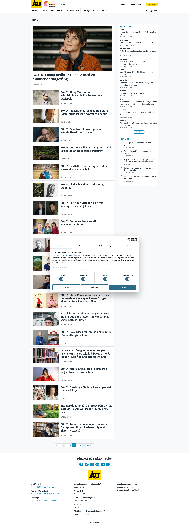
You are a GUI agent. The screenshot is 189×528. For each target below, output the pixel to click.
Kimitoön (123, 59)
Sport (52, 11)
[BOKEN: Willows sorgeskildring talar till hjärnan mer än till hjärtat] (45, 263)
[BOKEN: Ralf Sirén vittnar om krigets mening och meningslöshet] (45, 208)
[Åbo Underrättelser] (94, 475)
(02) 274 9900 (37, 487)
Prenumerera (152, 4)
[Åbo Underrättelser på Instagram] (92, 464)
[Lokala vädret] (62, 4)
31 (88, 445)
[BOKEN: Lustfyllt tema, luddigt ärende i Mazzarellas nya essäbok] (45, 171)
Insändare (124, 40)
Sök (97, 11)
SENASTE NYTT (126, 26)
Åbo (121, 99)
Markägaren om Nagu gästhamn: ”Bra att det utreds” (140, 178)
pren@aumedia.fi (50, 487)
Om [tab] (127, 246)
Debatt (69, 11)
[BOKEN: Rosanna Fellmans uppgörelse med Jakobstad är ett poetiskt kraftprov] (45, 153)
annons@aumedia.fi (51, 494)
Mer (103, 11)
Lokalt (34, 11)
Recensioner (125, 49)
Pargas (123, 91)
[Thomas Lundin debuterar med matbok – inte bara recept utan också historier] (45, 282)
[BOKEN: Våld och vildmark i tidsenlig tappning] (45, 190)
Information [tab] (83, 246)
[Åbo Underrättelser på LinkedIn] (103, 464)
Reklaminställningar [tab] (106, 246)
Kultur (59, 11)
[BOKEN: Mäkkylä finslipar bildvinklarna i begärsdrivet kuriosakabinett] (45, 374)
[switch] (83, 279)
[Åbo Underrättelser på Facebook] (81, 464)
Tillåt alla (123, 287)
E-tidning (85, 11)
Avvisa (66, 287)
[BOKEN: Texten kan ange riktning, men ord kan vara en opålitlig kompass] (45, 245)
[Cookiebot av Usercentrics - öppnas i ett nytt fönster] (128, 239)
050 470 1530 (37, 500)
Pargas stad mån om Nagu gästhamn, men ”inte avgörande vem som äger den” (140, 162)
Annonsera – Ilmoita (128, 4)
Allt (77, 11)
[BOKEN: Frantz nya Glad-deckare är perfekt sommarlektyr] (45, 392)
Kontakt (141, 4)
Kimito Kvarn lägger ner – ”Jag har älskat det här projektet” (140, 170)
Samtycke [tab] (61, 246)
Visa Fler (138, 132)
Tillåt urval (94, 287)
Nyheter (123, 110)
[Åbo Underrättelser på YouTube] (97, 464)
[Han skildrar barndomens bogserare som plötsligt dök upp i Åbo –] (45, 319)
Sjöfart (44, 11)
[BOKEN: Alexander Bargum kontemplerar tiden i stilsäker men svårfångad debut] (45, 116)
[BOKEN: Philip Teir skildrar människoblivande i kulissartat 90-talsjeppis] (45, 97)
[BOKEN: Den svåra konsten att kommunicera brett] (45, 226)
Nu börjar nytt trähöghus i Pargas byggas (137, 145)
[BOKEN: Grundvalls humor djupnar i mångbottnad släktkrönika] (45, 134)
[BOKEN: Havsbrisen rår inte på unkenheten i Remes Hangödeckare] (45, 337)
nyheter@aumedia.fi (51, 500)
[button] (151, 10)
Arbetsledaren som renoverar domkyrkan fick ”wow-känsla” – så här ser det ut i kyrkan (138, 104)
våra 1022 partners (64, 255)
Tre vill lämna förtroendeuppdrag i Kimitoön (138, 153)
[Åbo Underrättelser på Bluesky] (87, 464)
